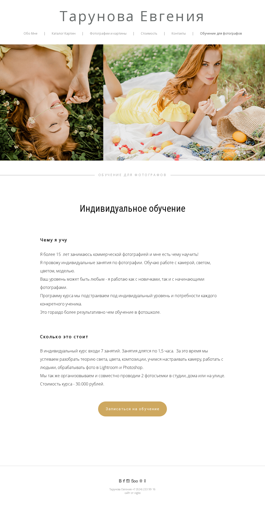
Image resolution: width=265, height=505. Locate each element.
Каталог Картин (64, 33)
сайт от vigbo (133, 493)
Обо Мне (31, 33)
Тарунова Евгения (132, 16)
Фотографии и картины (108, 33)
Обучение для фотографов (221, 33)
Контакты (179, 33)
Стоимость (149, 33)
